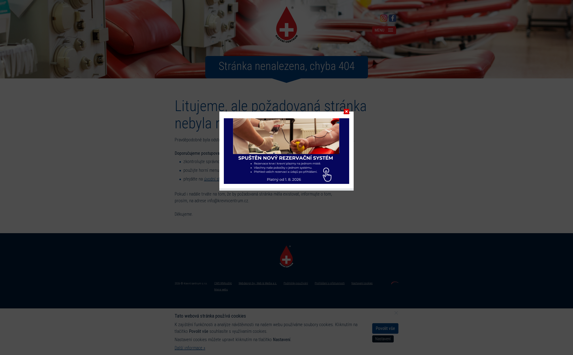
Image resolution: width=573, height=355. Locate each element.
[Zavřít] (346, 112)
